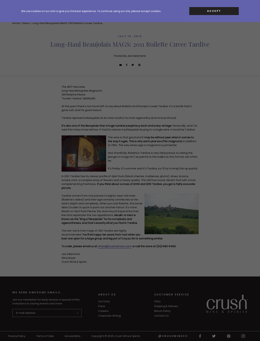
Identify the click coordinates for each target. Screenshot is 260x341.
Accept (214, 11)
